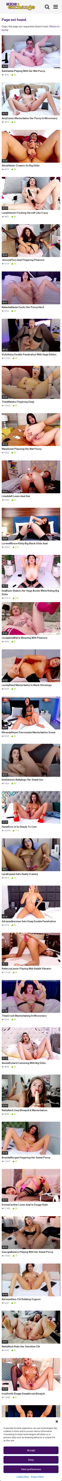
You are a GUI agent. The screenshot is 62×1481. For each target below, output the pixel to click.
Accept (31, 1450)
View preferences (31, 1469)
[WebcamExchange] (19, 7)
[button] (57, 1421)
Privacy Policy (37, 1476)
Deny (31, 1459)
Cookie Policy (22, 1476)
